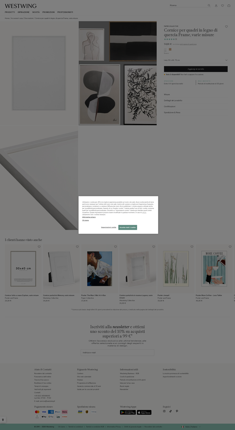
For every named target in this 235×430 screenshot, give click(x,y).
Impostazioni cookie (108, 227)
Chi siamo (85, 220)
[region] (118, 215)
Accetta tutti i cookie (128, 227)
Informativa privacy (89, 217)
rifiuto (144, 213)
